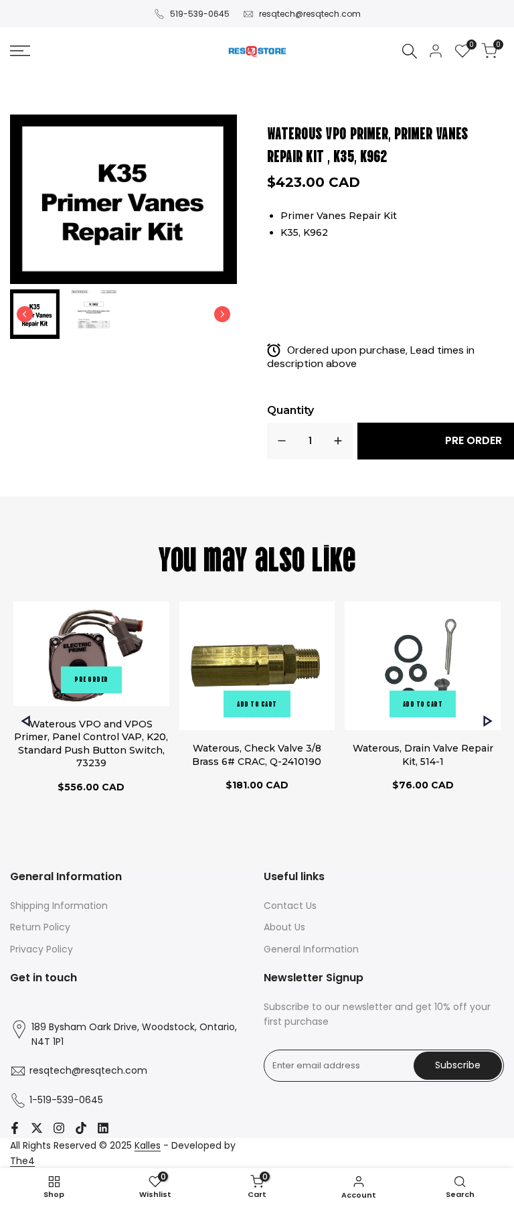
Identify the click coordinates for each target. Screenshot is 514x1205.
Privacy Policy (41, 949)
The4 (22, 1160)
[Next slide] (222, 314)
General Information (311, 949)
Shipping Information (59, 905)
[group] (35, 314)
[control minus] (281, 441)
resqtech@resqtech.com (310, 13)
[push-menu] (20, 51)
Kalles (148, 1145)
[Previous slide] (25, 721)
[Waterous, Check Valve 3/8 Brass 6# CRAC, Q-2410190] (257, 667)
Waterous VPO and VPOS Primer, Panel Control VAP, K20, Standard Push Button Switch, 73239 (91, 744)
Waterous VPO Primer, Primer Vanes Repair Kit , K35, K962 (367, 143)
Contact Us (290, 905)
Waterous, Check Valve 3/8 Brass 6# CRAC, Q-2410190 (256, 755)
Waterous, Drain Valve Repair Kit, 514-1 (423, 755)
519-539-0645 (200, 13)
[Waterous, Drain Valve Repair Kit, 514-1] (423, 667)
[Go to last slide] (25, 314)
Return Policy (40, 927)
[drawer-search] (409, 51)
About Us (284, 927)
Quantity (290, 410)
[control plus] (338, 441)
